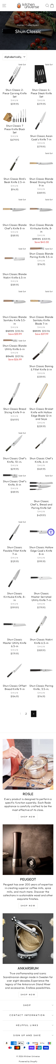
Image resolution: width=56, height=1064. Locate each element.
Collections (32, 25)
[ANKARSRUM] (28, 938)
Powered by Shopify (28, 1061)
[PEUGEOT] (28, 849)
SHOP (27, 1005)
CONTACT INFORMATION (27, 1015)
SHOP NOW (28, 905)
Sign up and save (27, 1035)
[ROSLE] (28, 764)
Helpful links (27, 1025)
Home (20, 25)
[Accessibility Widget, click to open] (50, 532)
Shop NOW (28, 817)
